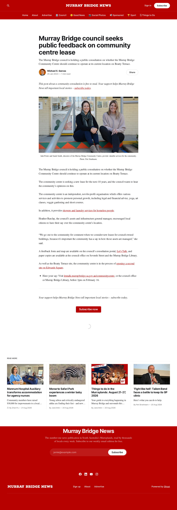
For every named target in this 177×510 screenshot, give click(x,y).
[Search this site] (8, 5)
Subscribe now (88, 309)
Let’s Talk (122, 251)
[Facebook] (80, 474)
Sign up (76, 486)
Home (25, 15)
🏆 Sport (131, 15)
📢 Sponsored (116, 15)
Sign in (148, 5)
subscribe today (82, 88)
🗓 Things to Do (147, 15)
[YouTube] (91, 474)
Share (132, 72)
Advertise (47, 15)
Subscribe (162, 5)
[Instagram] (96, 474)
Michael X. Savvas (56, 70)
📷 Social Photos (97, 15)
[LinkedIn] (85, 474)
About (35, 15)
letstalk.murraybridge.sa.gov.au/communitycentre (89, 275)
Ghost (167, 486)
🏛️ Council (61, 15)
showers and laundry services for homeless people (88, 210)
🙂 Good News (77, 15)
